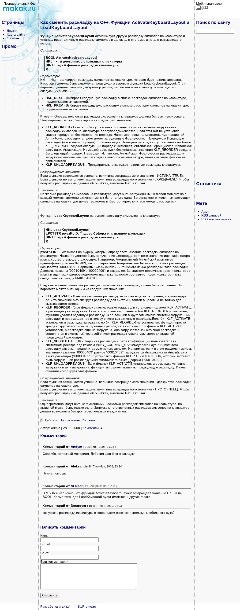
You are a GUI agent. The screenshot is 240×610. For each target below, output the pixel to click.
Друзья (12, 31)
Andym (76, 446)
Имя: (44, 535)
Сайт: (44, 553)
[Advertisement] (215, 107)
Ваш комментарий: (54, 561)
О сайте (13, 38)
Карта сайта (16, 34)
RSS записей (211, 215)
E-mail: (45, 544)
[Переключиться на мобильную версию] (202, 9)
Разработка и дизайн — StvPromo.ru (68, 606)
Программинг (70, 420)
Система (88, 420)
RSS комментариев (216, 219)
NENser (76, 486)
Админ (206, 211)
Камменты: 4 (92, 428)
